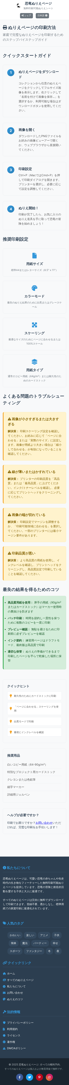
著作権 (11, 1042)
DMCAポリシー (16, 1048)
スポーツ (15, 951)
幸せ (55, 943)
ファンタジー (34, 951)
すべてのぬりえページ (20, 980)
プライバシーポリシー (20, 1022)
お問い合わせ (44, 822)
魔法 (25, 943)
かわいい (15, 935)
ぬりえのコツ (15, 999)
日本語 (41, 15)
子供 (56, 935)
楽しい (30, 935)
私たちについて (16, 986)
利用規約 (12, 1029)
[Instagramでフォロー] (49, 1077)
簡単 (13, 943)
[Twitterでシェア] (29, 1077)
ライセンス (13, 1035)
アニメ (44, 935)
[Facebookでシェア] (19, 1077)
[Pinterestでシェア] (39, 1077)
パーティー (40, 943)
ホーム (11, 973)
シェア (27, 15)
